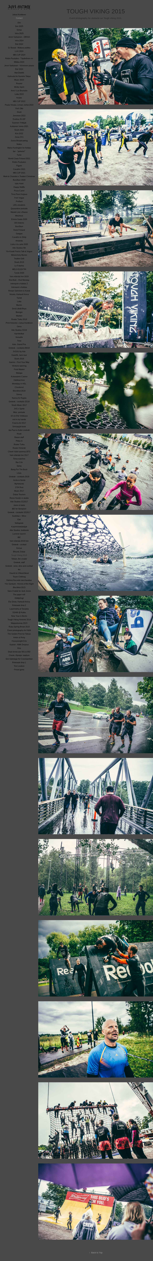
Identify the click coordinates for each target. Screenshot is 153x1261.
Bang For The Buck (19, 469)
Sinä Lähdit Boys (19, 309)
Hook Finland (19, 230)
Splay (19, 466)
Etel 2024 (19, 44)
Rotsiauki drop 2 (19, 605)
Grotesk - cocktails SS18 (19, 402)
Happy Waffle (19, 187)
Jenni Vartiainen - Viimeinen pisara (19, 66)
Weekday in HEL (19, 384)
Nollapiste (19, 523)
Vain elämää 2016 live (19, 541)
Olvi (19, 23)
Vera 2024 (19, 41)
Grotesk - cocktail (19, 545)
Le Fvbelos (19, 266)
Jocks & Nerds (19, 480)
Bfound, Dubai (19, 552)
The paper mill (19, 595)
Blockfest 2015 (19, 587)
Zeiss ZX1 (19, 137)
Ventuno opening (19, 366)
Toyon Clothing (19, 577)
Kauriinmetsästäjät (19, 527)
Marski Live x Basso (19, 212)
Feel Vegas (19, 198)
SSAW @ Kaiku (19, 612)
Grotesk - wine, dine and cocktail (19, 566)
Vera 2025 (19, 33)
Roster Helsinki (19, 448)
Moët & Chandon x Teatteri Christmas (19, 176)
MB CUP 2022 (19, 101)
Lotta (19, 301)
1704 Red (19, 487)
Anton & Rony (19, 637)
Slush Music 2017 (19, 405)
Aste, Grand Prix (19, 344)
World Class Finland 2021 (19, 159)
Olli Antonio (19, 223)
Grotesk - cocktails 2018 (19, 477)
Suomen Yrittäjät (19, 123)
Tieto (19, 341)
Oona (19, 326)
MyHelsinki (19, 484)
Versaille (19, 337)
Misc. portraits (19, 412)
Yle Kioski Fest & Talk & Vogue (19, 251)
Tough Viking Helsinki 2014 (19, 620)
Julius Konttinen (19, 15)
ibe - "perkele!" (19, 151)
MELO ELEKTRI (19, 269)
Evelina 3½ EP (19, 119)
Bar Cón (19, 462)
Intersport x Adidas (19, 287)
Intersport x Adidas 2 (19, 284)
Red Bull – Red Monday (19, 280)
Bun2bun (19, 226)
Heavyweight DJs (19, 641)
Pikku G (19, 441)
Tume (19, 155)
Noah (19, 434)
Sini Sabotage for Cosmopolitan (19, 659)
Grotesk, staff (19, 562)
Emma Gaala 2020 (19, 219)
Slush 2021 (19, 130)
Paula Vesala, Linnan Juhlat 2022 (19, 105)
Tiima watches (19, 459)
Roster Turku (19, 444)
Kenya (19, 548)
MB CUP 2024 (19, 55)
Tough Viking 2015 (19, 555)
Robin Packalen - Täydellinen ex (19, 58)
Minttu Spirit (19, 87)
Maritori (19, 316)
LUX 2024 (19, 51)
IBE (19, 537)
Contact (19, 18)
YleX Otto (19, 108)
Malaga (19, 373)
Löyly (19, 473)
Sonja (19, 30)
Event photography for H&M (19, 630)
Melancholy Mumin (19, 255)
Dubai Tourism (19, 494)
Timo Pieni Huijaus (19, 194)
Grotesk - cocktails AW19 (19, 348)
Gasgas (19, 234)
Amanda (19, 241)
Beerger (19, 312)
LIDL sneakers (19, 205)
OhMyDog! (19, 598)
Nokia (19, 144)
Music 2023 (19, 80)
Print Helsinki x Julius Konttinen (19, 323)
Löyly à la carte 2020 (19, 244)
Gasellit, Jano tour (19, 355)
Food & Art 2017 (19, 423)
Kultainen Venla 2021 (19, 126)
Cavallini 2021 (19, 169)
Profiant (19, 201)
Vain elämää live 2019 (19, 276)
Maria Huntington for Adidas (19, 148)
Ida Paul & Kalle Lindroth (19, 430)
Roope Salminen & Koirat (19, 291)
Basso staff (19, 437)
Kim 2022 (19, 133)
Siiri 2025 (19, 26)
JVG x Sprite (19, 409)
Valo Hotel (19, 184)
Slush (19, 112)
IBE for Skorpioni (19, 509)
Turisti (19, 298)
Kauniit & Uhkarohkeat (19, 573)
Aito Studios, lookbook (19, 530)
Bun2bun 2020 (19, 180)
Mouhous (19, 216)
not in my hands (19, 419)
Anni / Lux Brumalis (19, 91)
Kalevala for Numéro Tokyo (19, 76)
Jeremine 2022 (19, 116)
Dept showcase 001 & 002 (19, 652)
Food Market (19, 369)
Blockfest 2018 (19, 391)
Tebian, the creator (19, 559)
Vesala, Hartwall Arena (19, 294)
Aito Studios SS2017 (19, 502)
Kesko (19, 98)
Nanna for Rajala (19, 398)
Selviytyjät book (19, 427)
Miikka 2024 (19, 62)
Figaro (19, 166)
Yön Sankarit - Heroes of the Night (19, 584)
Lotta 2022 (19, 94)
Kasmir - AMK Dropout (19, 645)
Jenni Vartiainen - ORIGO (19, 37)
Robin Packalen (19, 162)
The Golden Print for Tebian (19, 634)
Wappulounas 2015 (19, 623)
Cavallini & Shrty (19, 237)
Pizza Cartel (19, 191)
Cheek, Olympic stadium (19, 655)
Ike (19, 570)
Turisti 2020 (19, 273)
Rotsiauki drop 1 (19, 662)
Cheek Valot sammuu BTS (19, 452)
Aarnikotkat (19, 334)
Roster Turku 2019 (19, 319)
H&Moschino (19, 380)
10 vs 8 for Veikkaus (19, 416)
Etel (19, 520)
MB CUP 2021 (19, 173)
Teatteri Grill (19, 259)
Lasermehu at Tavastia (19, 609)
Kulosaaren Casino (19, 377)
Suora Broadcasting (19, 141)
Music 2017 (19, 491)
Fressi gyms (19, 670)
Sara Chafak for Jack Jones (19, 591)
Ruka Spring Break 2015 (19, 627)
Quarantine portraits (19, 209)
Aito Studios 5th (19, 248)
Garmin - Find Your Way (19, 362)
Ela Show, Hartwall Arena (19, 602)
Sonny (19, 394)
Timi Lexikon (19, 666)
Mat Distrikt (19, 73)
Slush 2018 (19, 359)
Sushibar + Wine (19, 516)
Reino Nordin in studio (19, 498)
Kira (19, 648)
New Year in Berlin (19, 616)
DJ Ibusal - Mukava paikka (19, 48)
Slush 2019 (19, 262)
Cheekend (19, 387)
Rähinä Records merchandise (19, 580)
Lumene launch (19, 534)
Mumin (19, 305)
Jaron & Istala (19, 505)
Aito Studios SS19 (19, 330)
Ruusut (19, 83)
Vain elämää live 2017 (19, 455)
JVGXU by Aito (19, 352)
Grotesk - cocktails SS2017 (19, 512)
